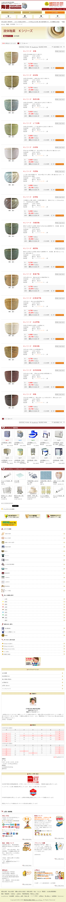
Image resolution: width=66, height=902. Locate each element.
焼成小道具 (29, 891)
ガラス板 (16, 481)
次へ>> (26, 43)
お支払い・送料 (19, 896)
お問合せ (25, 17)
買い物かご (48, 896)
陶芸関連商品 (25, 893)
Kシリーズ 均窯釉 (30, 171)
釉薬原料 (7, 893)
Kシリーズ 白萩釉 (30, 147)
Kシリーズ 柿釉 (29, 394)
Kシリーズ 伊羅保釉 (31, 346)
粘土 (35, 891)
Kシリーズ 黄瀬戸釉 (31, 274)
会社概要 (4, 673)
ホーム (3, 24)
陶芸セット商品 (34, 893)
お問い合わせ (6, 685)
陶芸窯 (44, 891)
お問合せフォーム (11, 861)
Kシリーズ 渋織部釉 (31, 223)
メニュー (57, 17)
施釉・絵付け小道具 (20, 891)
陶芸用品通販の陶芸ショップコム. (33, 900)
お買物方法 (5, 682)
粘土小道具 (11, 891)
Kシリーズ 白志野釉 (31, 322)
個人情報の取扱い (7, 679)
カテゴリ (41, 17)
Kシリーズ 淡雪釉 (30, 197)
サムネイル (35, 47)
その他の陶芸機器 (51, 891)
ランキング (8, 17)
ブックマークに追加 (8, 509)
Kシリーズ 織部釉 (30, 248)
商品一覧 (26, 896)
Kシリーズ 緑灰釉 (30, 75)
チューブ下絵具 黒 (58, 495)
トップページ (4, 896)
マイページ (60, 896)
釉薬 (7, 24)
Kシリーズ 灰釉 (29, 51)
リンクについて (6, 688)
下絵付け (13, 893)
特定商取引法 (6, 676)
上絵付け (19, 893)
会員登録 (54, 896)
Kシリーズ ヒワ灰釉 (31, 123)
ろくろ (39, 891)
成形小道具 (4, 891)
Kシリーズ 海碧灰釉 (31, 99)
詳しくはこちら (60, 51)
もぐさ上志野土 (44, 495)
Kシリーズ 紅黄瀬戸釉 (32, 298)
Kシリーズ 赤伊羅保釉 (32, 370)
